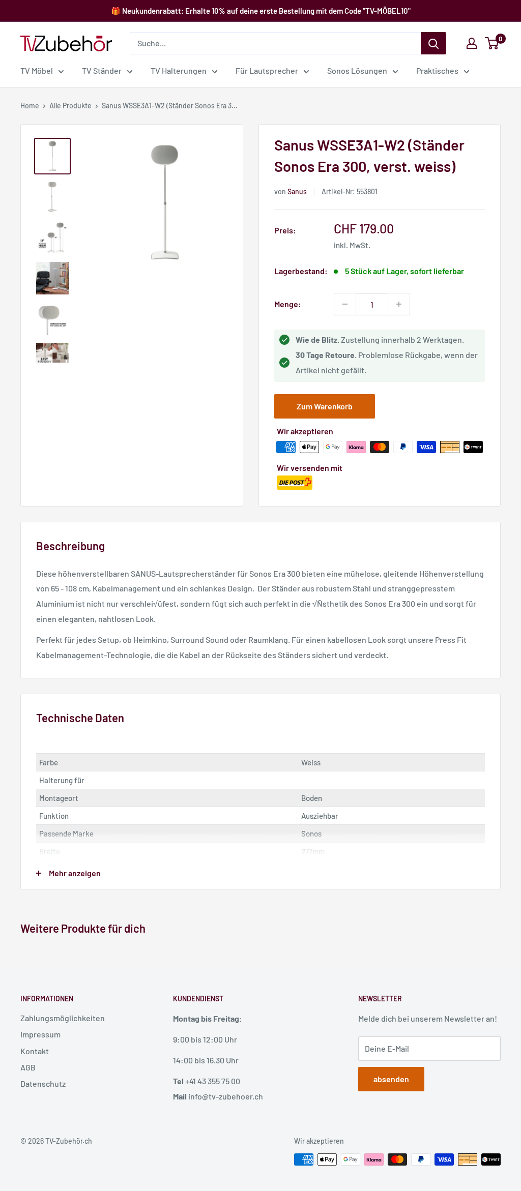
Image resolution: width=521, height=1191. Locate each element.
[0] (492, 43)
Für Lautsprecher (267, 70)
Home (29, 105)
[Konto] (472, 43)
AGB (28, 1067)
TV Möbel (36, 70)
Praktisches (437, 70)
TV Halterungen (179, 70)
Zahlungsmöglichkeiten (62, 1018)
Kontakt (34, 1051)
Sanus (297, 191)
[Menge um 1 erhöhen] (399, 304)
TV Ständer (102, 70)
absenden (391, 1079)
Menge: (287, 304)
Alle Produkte (70, 105)
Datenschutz (43, 1083)
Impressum (40, 1034)
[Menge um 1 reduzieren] (345, 304)
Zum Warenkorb (325, 406)
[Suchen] (433, 43)
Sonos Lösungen (357, 70)
